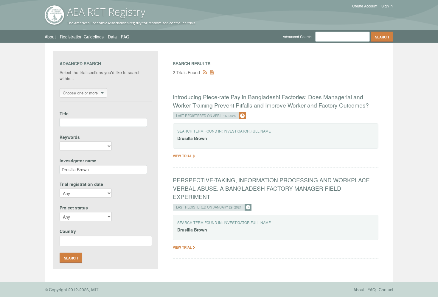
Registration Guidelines (82, 37)
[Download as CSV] (212, 72)
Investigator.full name (247, 130)
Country (68, 231)
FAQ (125, 37)
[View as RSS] (205, 72)
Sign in (387, 6)
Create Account (364, 6)
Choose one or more (80, 93)
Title (64, 113)
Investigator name (78, 161)
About (50, 37)
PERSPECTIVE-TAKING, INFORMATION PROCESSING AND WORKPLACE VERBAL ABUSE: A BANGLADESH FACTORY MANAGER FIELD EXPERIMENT (271, 188)
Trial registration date (81, 184)
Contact (386, 290)
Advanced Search (297, 36)
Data (112, 37)
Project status (74, 208)
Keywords (70, 137)
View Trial (183, 155)
